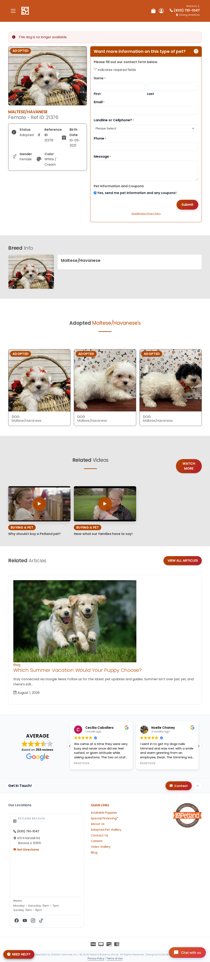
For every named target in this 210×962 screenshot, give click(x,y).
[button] (70, 746)
